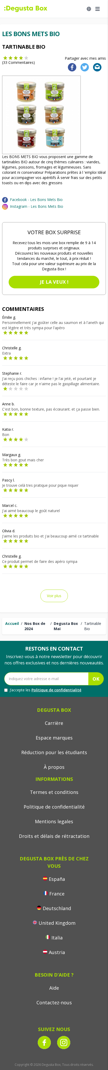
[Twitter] (83, 66)
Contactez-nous (54, 1002)
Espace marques (54, 738)
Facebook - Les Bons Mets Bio (36, 199)
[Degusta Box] (25, 9)
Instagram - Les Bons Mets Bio (36, 206)
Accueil (12, 623)
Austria (57, 952)
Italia (57, 937)
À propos (54, 767)
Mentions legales (54, 821)
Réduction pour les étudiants (54, 752)
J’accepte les (45, 689)
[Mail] (95, 66)
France (56, 893)
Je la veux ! (54, 282)
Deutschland (57, 908)
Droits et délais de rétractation (54, 836)
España (57, 879)
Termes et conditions (54, 792)
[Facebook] (70, 66)
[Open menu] (97, 9)
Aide (54, 988)
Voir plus (54, 595)
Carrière (54, 723)
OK (96, 679)
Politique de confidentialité (56, 689)
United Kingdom (57, 923)
